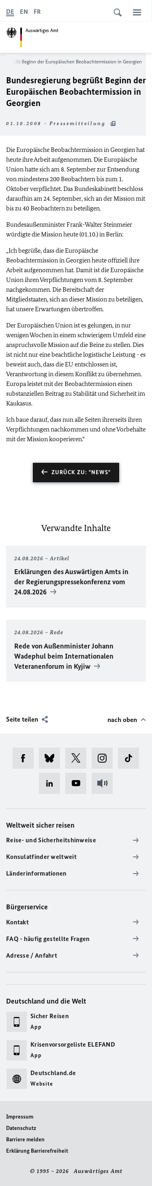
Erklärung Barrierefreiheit (37, 1150)
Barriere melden (25, 1139)
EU (69, 364)
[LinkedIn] (52, 783)
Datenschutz (21, 1128)
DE (10, 11)
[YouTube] (78, 783)
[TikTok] (131, 758)
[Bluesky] (52, 758)
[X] (78, 758)
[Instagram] (105, 758)
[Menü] (137, 12)
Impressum (19, 1116)
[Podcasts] (105, 783)
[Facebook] (26, 758)
